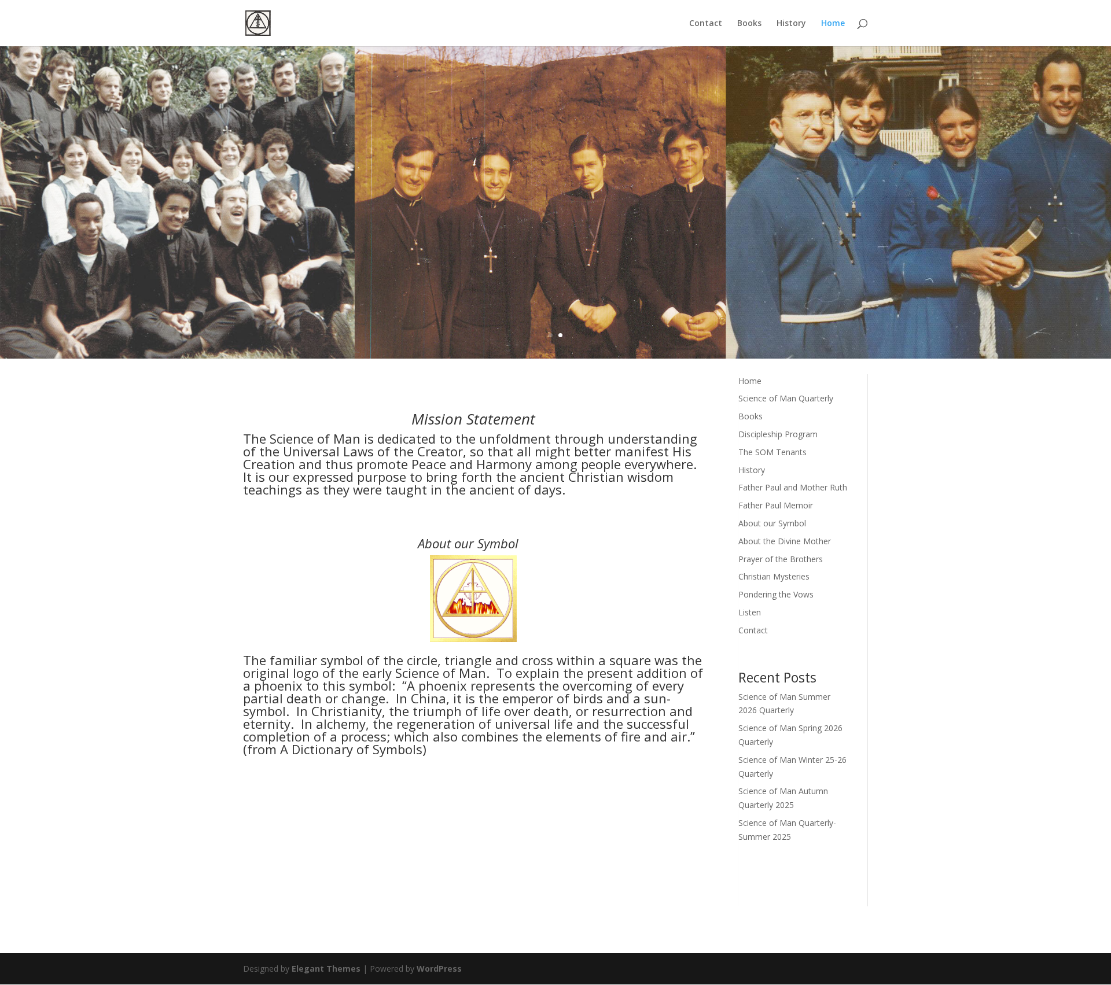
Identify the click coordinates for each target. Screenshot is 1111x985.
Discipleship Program (778, 434)
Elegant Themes (326, 968)
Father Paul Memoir (775, 505)
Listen (749, 612)
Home (833, 23)
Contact (705, 23)
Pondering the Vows (776, 594)
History (791, 23)
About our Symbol (772, 523)
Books (749, 23)
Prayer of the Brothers (780, 559)
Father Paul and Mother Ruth (792, 487)
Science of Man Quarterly (785, 398)
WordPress (439, 968)
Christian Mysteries (774, 576)
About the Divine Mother (784, 541)
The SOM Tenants (772, 452)
